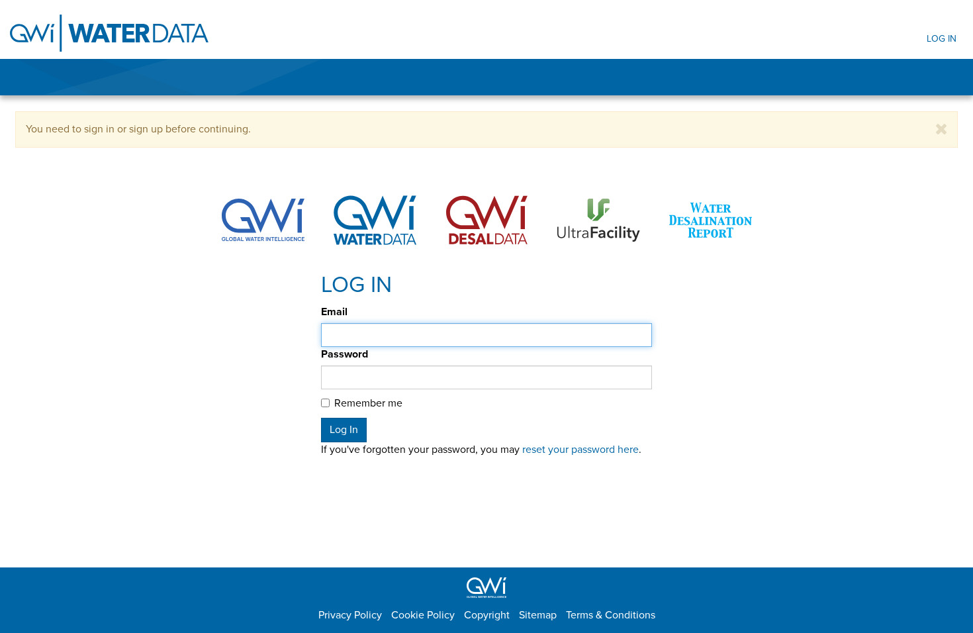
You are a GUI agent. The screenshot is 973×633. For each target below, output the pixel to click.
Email (334, 311)
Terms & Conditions (610, 615)
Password (344, 354)
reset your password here (580, 449)
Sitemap (538, 615)
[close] (941, 129)
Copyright (487, 615)
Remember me (368, 403)
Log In (941, 38)
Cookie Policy (423, 615)
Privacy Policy (350, 615)
